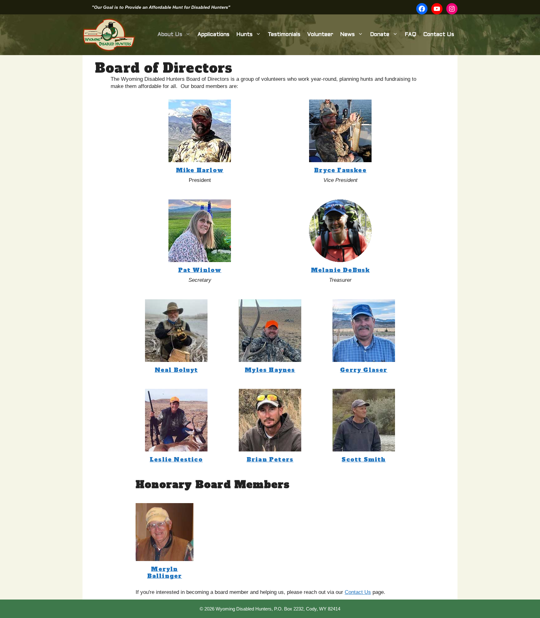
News (347, 34)
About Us (170, 34)
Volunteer (320, 34)
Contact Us (438, 34)
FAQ (410, 34)
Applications (213, 34)
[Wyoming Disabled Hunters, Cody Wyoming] (108, 34)
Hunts (244, 34)
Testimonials (284, 34)
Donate (379, 34)
